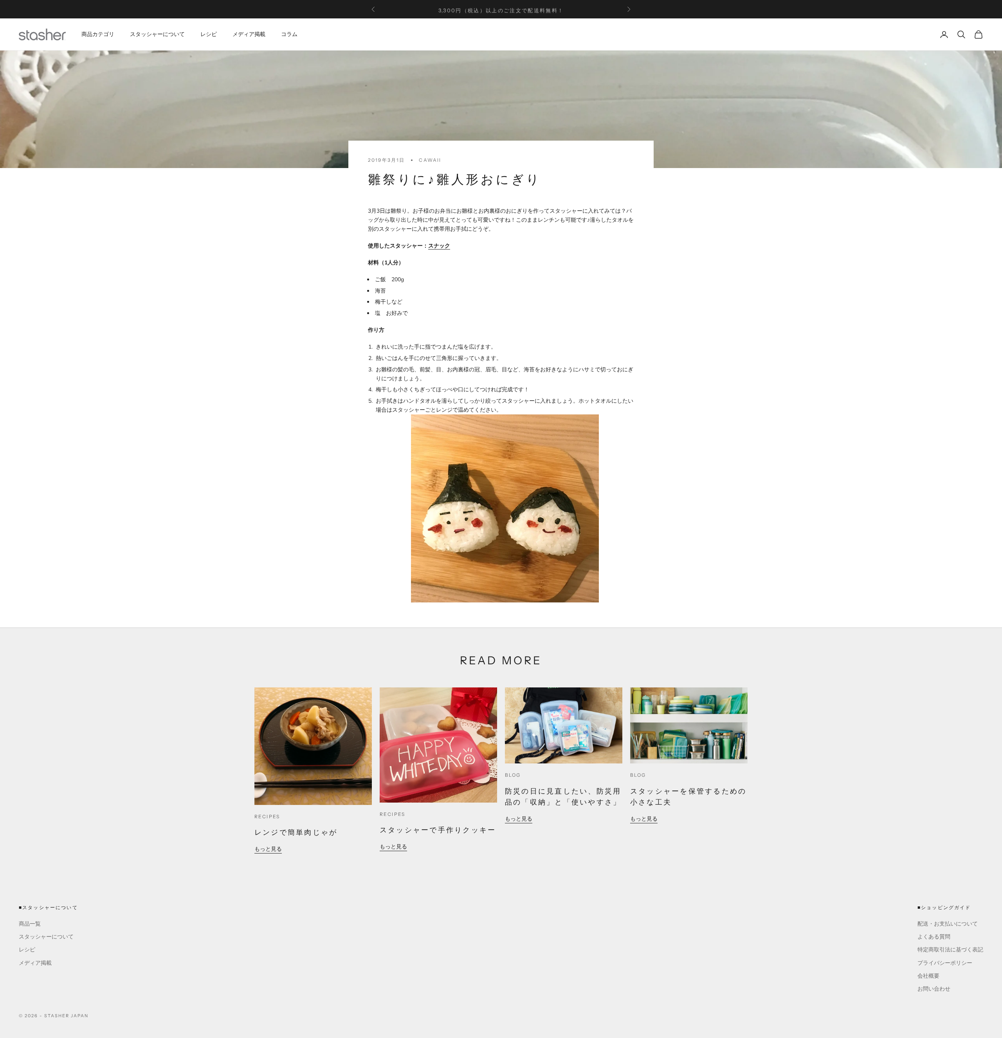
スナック (439, 246)
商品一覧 (30, 924)
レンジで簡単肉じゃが (295, 832)
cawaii (430, 160)
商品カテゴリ (97, 34)
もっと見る (268, 849)
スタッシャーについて (157, 34)
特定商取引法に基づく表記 (950, 949)
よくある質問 (933, 936)
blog (513, 775)
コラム (289, 34)
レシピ (208, 34)
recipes (267, 816)
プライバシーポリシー (944, 963)
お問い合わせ (933, 989)
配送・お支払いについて (947, 924)
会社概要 (928, 976)
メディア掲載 (248, 34)
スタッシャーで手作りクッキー (438, 830)
